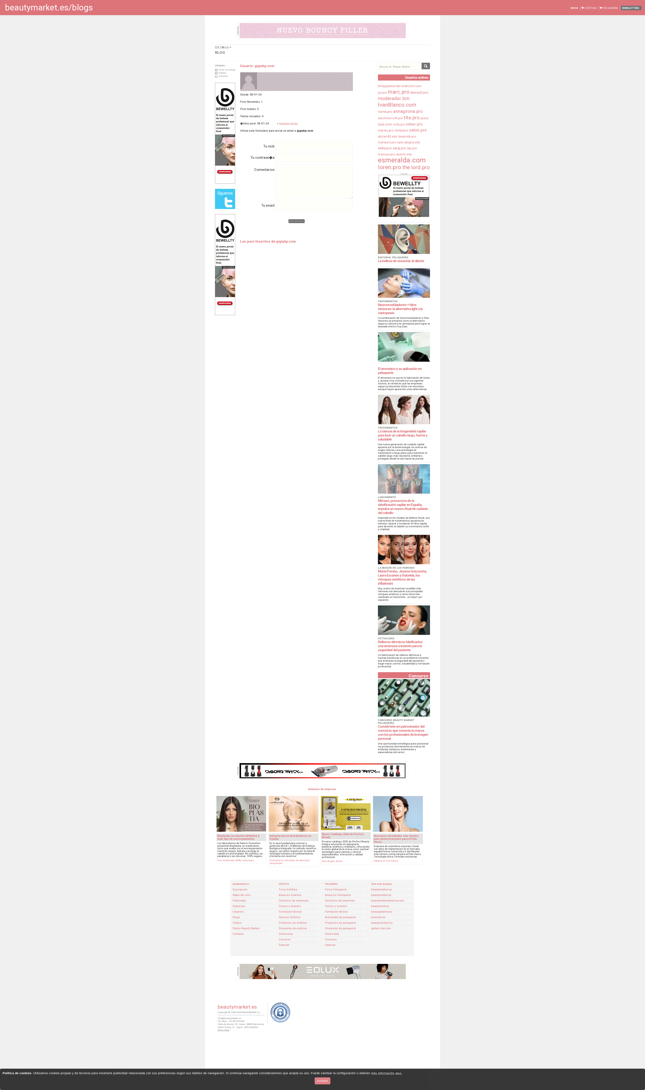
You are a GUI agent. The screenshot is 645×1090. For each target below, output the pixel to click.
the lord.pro (416, 167)
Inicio (574, 8)
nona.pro (401, 130)
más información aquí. (387, 1073)
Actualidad (386, 638)
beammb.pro (407, 136)
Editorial (284, 945)
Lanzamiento (387, 497)
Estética (590, 8)
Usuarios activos (416, 77)
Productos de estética (293, 923)
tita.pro (412, 117)
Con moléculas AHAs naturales (235, 860)
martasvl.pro (387, 142)
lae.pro (412, 148)
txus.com (385, 124)
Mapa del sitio (242, 895)
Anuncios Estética (290, 895)
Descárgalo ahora (332, 861)
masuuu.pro (386, 154)
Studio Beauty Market (246, 928)
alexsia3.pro (419, 92)
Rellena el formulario (386, 860)
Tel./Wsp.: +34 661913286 (231, 1021)
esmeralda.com (402, 160)
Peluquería (610, 8)
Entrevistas (286, 934)
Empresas (239, 906)
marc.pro (398, 92)
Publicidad (239, 900)
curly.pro (399, 124)
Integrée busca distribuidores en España (290, 837)
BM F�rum (222, 47)
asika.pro (385, 148)
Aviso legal (223, 1030)
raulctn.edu (404, 154)
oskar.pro (414, 124)
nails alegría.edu (408, 142)
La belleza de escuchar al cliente (401, 261)
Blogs (236, 917)
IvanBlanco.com (397, 105)
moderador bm (393, 98)
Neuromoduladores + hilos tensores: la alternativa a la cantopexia (400, 309)
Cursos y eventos (290, 906)
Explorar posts (288, 123)
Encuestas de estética (293, 928)
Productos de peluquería (340, 923)
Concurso (418, 675)
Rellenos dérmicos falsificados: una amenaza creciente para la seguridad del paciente (400, 646)
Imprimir (222, 73)
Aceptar (322, 1080)
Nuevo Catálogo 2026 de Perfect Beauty (343, 836)
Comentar (223, 76)
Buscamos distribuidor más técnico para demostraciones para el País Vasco (396, 839)
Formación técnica (290, 911)
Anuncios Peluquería (338, 895)
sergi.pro (399, 148)
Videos (237, 923)
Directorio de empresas (294, 900)
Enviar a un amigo (227, 70)
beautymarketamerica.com (387, 900)
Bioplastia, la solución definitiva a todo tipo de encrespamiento (238, 837)
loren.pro (389, 167)
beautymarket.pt (381, 895)
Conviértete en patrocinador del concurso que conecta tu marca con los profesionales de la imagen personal (403, 732)
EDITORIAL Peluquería (393, 257)
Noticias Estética (289, 917)
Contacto (238, 934)
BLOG (220, 52)
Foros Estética (288, 889)
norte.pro (385, 112)
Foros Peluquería (336, 889)
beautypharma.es (382, 911)
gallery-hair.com (381, 928)
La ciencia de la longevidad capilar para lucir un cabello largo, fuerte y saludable (402, 435)
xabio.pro (418, 130)
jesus (425, 118)
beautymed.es (380, 906)
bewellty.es (378, 917)
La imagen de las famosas (396, 567)
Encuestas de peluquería (340, 928)
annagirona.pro (408, 111)
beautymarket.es (381, 889)
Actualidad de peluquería (340, 917)
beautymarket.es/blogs (49, 7)
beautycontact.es (382, 923)
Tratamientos (387, 301)
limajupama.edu (390, 86)
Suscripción (240, 889)
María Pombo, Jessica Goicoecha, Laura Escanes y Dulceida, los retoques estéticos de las (402, 577)
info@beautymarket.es (229, 1018)
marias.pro (386, 130)
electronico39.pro (390, 118)
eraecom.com (411, 86)
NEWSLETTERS (630, 8)
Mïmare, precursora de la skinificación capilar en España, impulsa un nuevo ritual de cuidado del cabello (403, 507)
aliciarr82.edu (387, 136)
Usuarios (238, 911)
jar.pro (382, 92)
